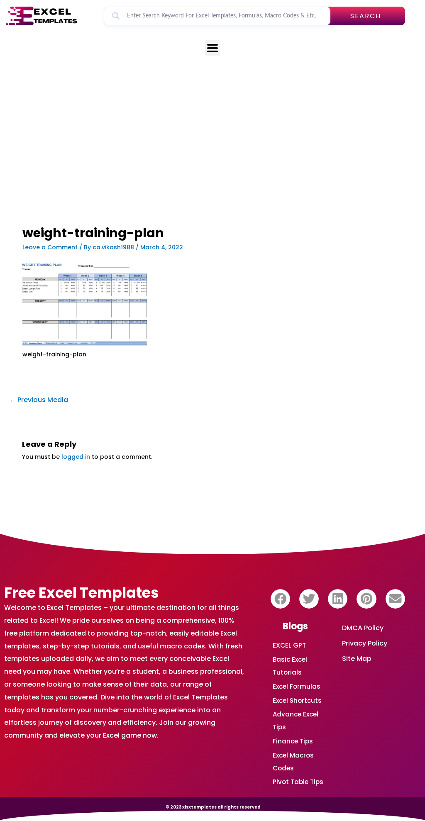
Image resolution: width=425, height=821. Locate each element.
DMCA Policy (362, 628)
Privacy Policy (364, 643)
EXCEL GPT (289, 645)
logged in (75, 457)
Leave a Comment (50, 247)
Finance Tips (293, 741)
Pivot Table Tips (298, 781)
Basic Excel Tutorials (290, 666)
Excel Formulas (296, 686)
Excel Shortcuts (297, 700)
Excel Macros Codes (293, 761)
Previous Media (38, 399)
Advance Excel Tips (295, 720)
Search (365, 16)
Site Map (356, 658)
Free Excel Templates (81, 592)
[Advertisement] (151, 165)
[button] (280, 599)
